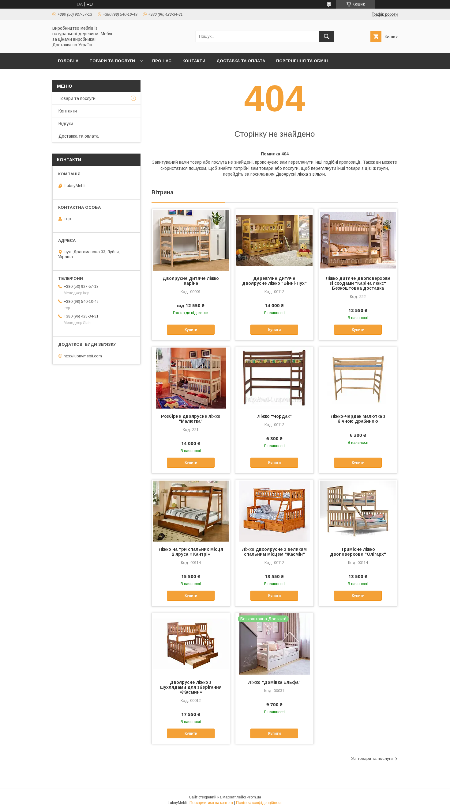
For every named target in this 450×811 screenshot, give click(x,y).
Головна (68, 61)
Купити (191, 330)
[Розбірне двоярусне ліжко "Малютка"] (191, 377)
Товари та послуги (112, 61)
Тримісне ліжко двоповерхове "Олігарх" (358, 552)
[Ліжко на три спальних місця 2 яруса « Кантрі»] (191, 510)
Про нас (161, 61)
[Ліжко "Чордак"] (274, 377)
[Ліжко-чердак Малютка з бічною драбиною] (358, 377)
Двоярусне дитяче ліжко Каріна (191, 281)
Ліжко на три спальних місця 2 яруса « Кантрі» (191, 552)
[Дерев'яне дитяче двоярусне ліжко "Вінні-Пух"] (274, 239)
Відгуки (65, 123)
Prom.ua (254, 797)
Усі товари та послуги (372, 758)
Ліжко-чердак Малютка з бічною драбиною (358, 419)
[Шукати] (326, 36)
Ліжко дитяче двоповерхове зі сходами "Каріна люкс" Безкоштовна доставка (358, 283)
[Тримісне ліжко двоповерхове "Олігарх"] (358, 510)
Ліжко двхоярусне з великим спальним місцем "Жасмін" (274, 552)
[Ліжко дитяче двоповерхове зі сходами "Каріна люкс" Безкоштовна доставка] (358, 239)
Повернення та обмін (302, 61)
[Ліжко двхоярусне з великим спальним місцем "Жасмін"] (274, 510)
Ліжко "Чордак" (274, 416)
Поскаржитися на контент (211, 803)
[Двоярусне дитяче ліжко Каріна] (191, 239)
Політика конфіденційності (259, 803)
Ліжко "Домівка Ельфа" (274, 682)
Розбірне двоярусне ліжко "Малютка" (190, 419)
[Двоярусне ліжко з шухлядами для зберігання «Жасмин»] (191, 643)
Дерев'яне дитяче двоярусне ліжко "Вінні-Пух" (274, 281)
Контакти (193, 61)
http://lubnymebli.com (83, 356)
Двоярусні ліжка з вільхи (300, 174)
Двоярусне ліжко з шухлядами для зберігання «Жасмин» (191, 687)
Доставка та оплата (240, 61)
